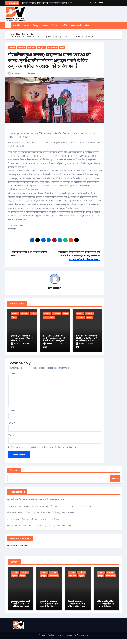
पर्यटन (62, 47)
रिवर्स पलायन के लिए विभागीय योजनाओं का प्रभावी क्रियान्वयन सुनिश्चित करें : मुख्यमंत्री (39, 526)
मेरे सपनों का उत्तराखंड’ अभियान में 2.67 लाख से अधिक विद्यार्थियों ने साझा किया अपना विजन (87, 338)
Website (12, 435)
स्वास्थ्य (27, 25)
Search (14, 470)
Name (11, 411)
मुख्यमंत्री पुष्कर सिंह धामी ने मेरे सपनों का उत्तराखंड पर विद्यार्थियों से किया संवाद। (22, 338)
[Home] (8, 25)
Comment (13, 373)
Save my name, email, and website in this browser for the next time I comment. (45, 447)
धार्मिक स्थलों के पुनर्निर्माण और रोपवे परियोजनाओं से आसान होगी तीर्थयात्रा (34, 519)
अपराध (45, 25)
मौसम (87, 25)
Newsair (70, 635)
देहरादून (36, 25)
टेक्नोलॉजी (21, 47)
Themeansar (82, 635)
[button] (121, 25)
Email (11, 423)
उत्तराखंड (16, 25)
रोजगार (54, 25)
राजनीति (64, 25)
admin (17, 73)
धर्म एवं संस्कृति (76, 25)
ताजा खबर (31, 47)
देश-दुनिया (41, 47)
